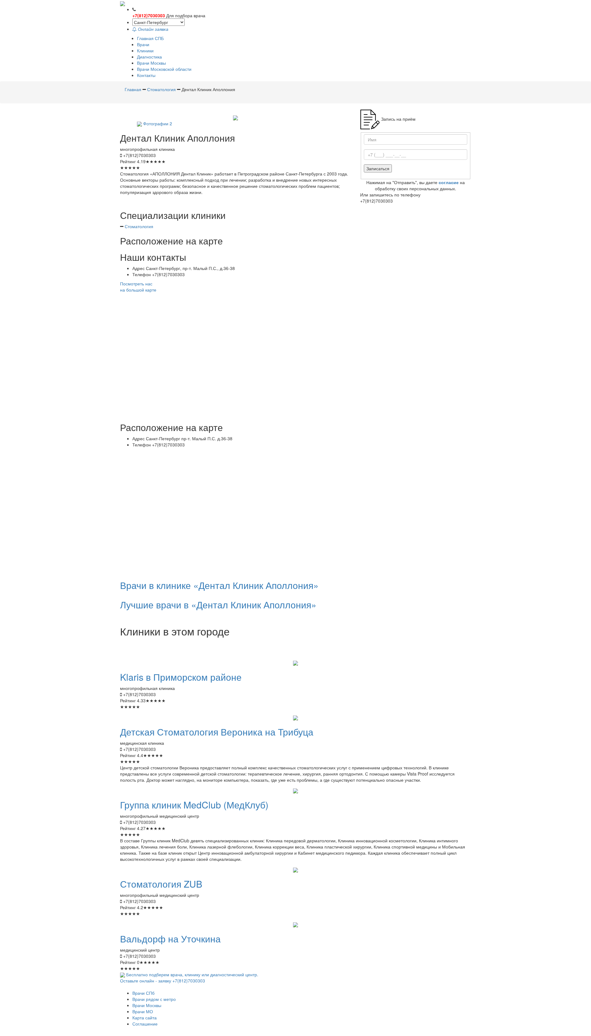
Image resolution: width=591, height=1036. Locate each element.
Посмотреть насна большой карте (138, 286)
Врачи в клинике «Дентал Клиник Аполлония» (219, 585)
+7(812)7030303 (148, 15)
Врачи (143, 44)
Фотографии (157, 123)
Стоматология (139, 226)
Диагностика (149, 57)
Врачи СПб (143, 993)
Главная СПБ (150, 38)
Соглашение (145, 1024)
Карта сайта (144, 1017)
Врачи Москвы (151, 63)
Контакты (146, 75)
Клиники (145, 50)
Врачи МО (142, 1011)
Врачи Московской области (164, 69)
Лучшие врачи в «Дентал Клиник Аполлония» (218, 604)
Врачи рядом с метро (154, 999)
